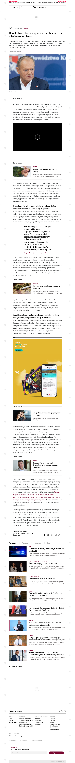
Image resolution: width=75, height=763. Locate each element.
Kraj (21, 28)
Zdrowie (35, 166)
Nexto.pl (52, 722)
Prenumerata (39, 722)
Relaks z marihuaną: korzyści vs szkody (45, 170)
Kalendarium (23, 740)
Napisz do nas (13, 722)
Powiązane (12, 543)
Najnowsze (38, 543)
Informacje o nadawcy (25, 724)
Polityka (25, 28)
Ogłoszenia (38, 720)
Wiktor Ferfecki (17, 99)
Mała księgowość (55, 724)
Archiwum (38, 724)
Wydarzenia (42, 7)
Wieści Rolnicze (54, 728)
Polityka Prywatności (25, 718)
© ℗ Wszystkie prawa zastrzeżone (23, 533)
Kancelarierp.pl (54, 726)
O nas (10, 718)
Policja (30, 546)
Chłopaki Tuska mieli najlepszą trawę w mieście (47, 414)
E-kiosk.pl (52, 718)
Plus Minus (35, 410)
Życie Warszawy (54, 729)
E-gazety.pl (53, 720)
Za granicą (35, 283)
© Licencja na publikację (20, 531)
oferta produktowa (37, 740)
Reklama (37, 718)
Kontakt (11, 720)
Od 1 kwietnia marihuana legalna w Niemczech (46, 287)
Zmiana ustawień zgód (26, 720)
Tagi (48, 543)
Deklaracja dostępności (26, 726)
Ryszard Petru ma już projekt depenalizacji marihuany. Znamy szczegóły (45, 465)
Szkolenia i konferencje (15, 736)
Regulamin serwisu (24, 722)
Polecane (25, 543)
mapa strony (12, 740)
